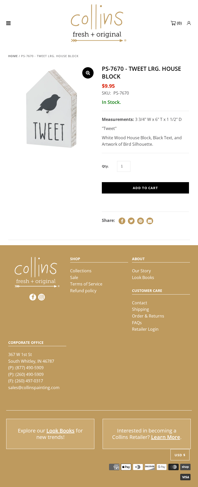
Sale (74, 277)
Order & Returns (148, 316)
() (179, 23)
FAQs (137, 323)
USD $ (180, 455)
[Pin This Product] (140, 221)
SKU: (106, 93)
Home (13, 56)
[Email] (149, 221)
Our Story (141, 271)
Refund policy (83, 290)
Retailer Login (145, 329)
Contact (139, 303)
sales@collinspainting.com (34, 387)
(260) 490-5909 (29, 374)
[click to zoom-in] (88, 73)
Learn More (165, 437)
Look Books (143, 277)
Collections (81, 271)
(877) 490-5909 (29, 367)
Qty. (105, 166)
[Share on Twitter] (131, 221)
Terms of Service (86, 284)
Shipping (140, 309)
